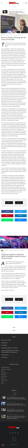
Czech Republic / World (13, 9)
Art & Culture (11, 250)
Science (10, 35)
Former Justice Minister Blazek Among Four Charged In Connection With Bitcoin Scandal (17, 12)
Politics (18, 9)
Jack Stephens (5, 250)
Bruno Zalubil (5, 351)
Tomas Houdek (5, 35)
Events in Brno (16, 250)
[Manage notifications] (3, 445)
